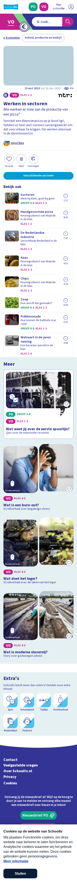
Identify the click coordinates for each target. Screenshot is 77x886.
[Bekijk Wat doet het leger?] (38, 552)
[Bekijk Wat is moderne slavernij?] (38, 625)
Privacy (9, 776)
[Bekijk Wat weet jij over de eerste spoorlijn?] (38, 404)
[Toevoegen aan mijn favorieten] (69, 489)
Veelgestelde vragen (20, 765)
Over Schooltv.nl (17, 771)
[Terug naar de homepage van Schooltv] (10, 7)
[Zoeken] (68, 21)
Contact (10, 759)
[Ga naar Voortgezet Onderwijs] (12, 22)
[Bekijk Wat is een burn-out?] (38, 478)
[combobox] (47, 21)
